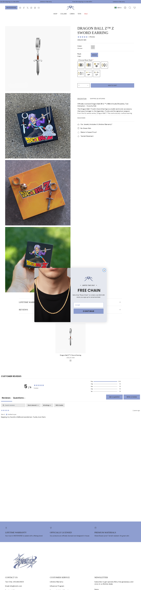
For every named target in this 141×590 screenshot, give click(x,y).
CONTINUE (88, 311)
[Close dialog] (104, 270)
